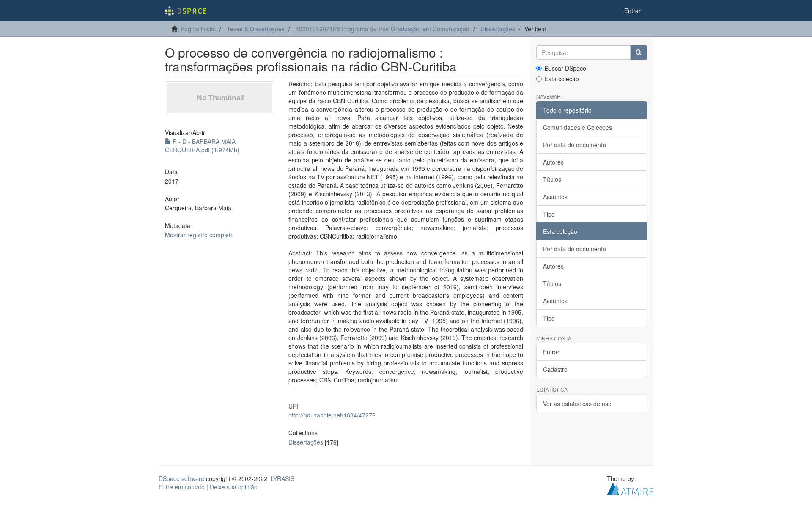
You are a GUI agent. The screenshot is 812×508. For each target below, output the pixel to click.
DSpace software (181, 478)
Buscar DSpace (565, 68)
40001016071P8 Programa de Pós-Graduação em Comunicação (382, 29)
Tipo (549, 214)
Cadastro (555, 369)
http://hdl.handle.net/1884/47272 (332, 415)
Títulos (552, 179)
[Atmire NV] (630, 487)
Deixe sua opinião (234, 487)
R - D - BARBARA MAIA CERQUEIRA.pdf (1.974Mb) (202, 145)
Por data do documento (574, 144)
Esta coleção (562, 78)
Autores (553, 162)
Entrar (551, 352)
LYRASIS (282, 478)
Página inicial (198, 29)
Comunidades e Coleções (577, 127)
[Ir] (638, 52)
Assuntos (555, 196)
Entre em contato (182, 487)
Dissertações (497, 29)
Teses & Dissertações (256, 29)
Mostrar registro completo (199, 235)
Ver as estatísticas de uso (577, 403)
